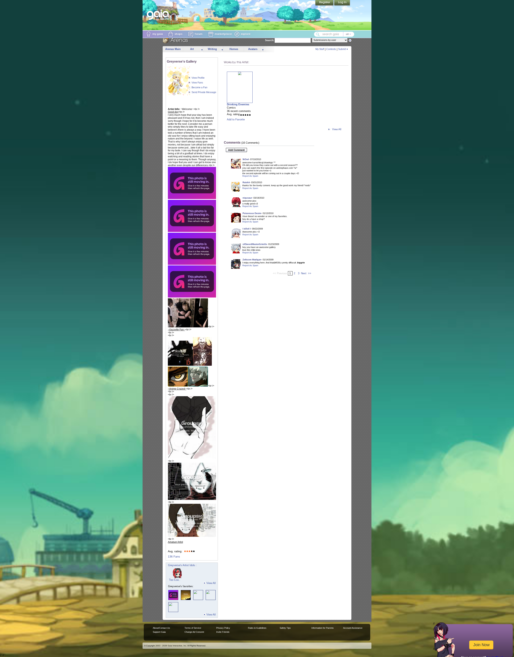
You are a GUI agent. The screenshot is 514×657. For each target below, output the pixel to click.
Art (192, 49)
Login (342, 3)
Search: (269, 40)
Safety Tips (285, 628)
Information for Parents (322, 628)
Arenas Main (173, 49)
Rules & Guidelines (257, 628)
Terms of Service (193, 628)
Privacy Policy (223, 628)
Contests (331, 49)
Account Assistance (352, 628)
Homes (233, 49)
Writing (212, 49)
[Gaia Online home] (159, 14)
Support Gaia (159, 632)
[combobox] (334, 34)
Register (324, 3)
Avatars (252, 49)
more (202, 49)
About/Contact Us (161, 628)
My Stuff (319, 49)
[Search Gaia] (318, 34)
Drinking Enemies (238, 104)
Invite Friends (222, 632)
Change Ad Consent (194, 632)
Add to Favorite (236, 119)
